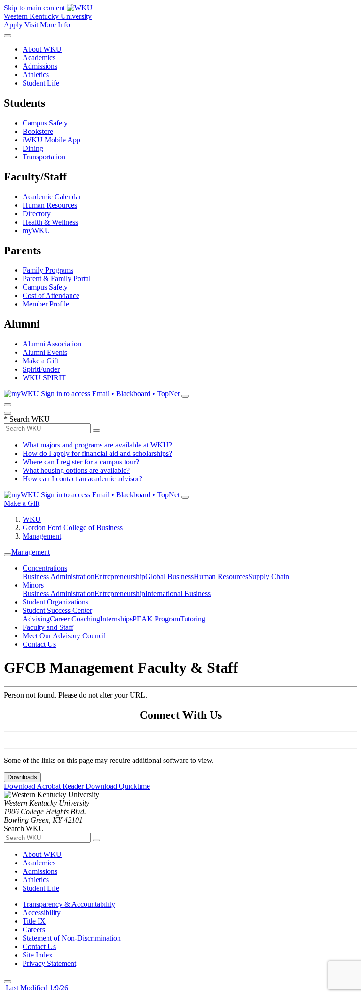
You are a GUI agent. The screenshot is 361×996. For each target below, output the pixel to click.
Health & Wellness (50, 222)
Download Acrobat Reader (45, 786)
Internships (116, 619)
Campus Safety (45, 123)
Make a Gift (40, 361)
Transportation (44, 157)
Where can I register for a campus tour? (81, 462)
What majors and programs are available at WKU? (97, 445)
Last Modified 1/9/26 (36, 988)
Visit (31, 25)
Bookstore (38, 131)
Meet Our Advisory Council (64, 636)
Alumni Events (45, 352)
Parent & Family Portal (57, 278)
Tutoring (192, 619)
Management (42, 536)
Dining (33, 148)
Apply (13, 25)
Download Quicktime (118, 786)
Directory (37, 214)
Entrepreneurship (119, 576)
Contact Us (39, 644)
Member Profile (46, 304)
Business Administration (58, 576)
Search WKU (27, 419)
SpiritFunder (41, 369)
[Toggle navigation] (7, 554)
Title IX (34, 921)
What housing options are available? (76, 470)
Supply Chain (268, 576)
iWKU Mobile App (51, 140)
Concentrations (45, 568)
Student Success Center (57, 610)
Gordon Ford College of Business (73, 528)
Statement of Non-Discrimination (72, 938)
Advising (36, 619)
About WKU (42, 49)
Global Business (169, 576)
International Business (178, 593)
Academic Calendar (52, 197)
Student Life (41, 83)
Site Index (38, 955)
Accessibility (42, 913)
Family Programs (48, 270)
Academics (39, 58)
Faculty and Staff (48, 627)
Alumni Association (52, 344)
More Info (55, 25)
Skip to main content (34, 8)
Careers (34, 929)
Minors (33, 585)
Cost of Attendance (51, 295)
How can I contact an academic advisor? (82, 479)
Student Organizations (55, 602)
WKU (32, 519)
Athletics (36, 74)
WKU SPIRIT (44, 378)
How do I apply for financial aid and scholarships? (97, 453)
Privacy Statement (49, 963)
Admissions (40, 66)
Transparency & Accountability (69, 904)
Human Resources (50, 205)
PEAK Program (156, 619)
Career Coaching (75, 619)
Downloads (22, 777)
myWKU (36, 231)
